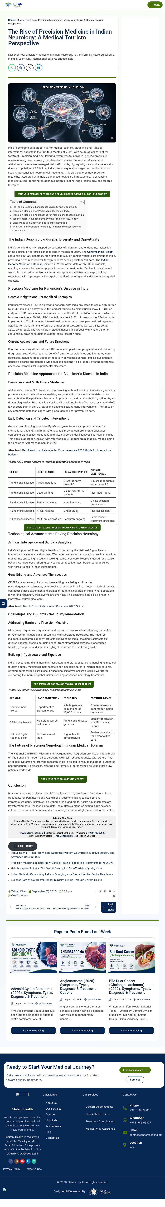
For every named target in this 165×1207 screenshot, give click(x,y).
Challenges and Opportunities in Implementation (40, 222)
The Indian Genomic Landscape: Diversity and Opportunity (44, 207)
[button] (12, 67)
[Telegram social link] (114, 895)
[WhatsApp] (125, 1120)
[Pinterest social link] (105, 891)
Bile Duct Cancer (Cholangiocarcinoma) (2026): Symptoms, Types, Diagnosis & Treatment (130, 986)
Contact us (52, 1137)
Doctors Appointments (99, 1106)
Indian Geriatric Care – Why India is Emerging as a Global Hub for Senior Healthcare (62, 874)
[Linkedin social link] (109, 891)
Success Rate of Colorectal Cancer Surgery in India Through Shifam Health (56, 879)
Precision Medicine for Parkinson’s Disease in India (41, 211)
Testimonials (53, 1126)
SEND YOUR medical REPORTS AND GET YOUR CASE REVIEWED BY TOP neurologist (62, 194)
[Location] (125, 1145)
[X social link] (100, 891)
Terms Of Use (33, 1168)
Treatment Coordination (100, 1121)
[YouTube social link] (22, 1161)
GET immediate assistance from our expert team (62, 684)
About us (51, 1102)
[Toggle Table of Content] (80, 202)
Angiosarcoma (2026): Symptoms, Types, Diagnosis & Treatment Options (78, 986)
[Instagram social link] (16, 1161)
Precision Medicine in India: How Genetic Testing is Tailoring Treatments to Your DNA (62, 862)
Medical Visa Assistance (100, 1128)
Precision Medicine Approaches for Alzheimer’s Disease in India (48, 214)
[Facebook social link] (96, 891)
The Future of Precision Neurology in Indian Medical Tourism (47, 226)
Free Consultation (64, 835)
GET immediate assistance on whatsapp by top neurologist (62, 527)
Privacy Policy (11, 1168)
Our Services (53, 1108)
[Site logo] (13, 4)
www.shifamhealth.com (31, 833)
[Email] (125, 1132)
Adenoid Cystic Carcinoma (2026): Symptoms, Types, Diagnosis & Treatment (32, 992)
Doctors (50, 1114)
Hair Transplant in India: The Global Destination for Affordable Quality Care (56, 868)
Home (11, 20)
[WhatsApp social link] (114, 891)
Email (133, 1130)
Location (136, 1142)
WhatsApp (137, 1118)
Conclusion (18, 230)
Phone (134, 1105)
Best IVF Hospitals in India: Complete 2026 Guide (53, 606)
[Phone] (125, 1108)
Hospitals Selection (97, 1114)
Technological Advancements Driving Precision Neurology (45, 218)
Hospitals (51, 1120)
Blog (19, 20)
